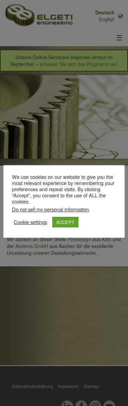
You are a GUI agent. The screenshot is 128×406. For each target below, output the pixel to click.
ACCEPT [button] (65, 222)
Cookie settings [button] (30, 222)
